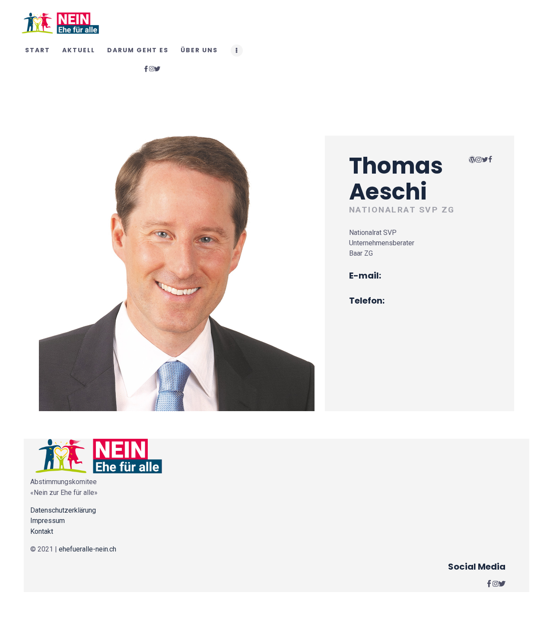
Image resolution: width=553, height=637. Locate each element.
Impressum (47, 521)
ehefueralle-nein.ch (87, 549)
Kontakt (41, 531)
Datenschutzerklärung (63, 510)
